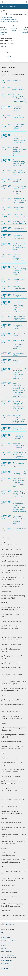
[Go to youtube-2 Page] (2, 932)
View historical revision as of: (7, 43)
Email (10, 56)
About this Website (7, 966)
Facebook (6, 56)
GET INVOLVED (5, 968)
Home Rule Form (6, 960)
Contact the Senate (7, 955)
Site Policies (5, 963)
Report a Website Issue (8, 957)
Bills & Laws (5, 943)
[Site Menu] (26, 2)
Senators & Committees (8, 940)
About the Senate (6, 951)
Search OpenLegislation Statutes (18, 14)
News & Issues (5, 937)
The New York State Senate (8, 2)
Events (3, 948)
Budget (3, 945)
